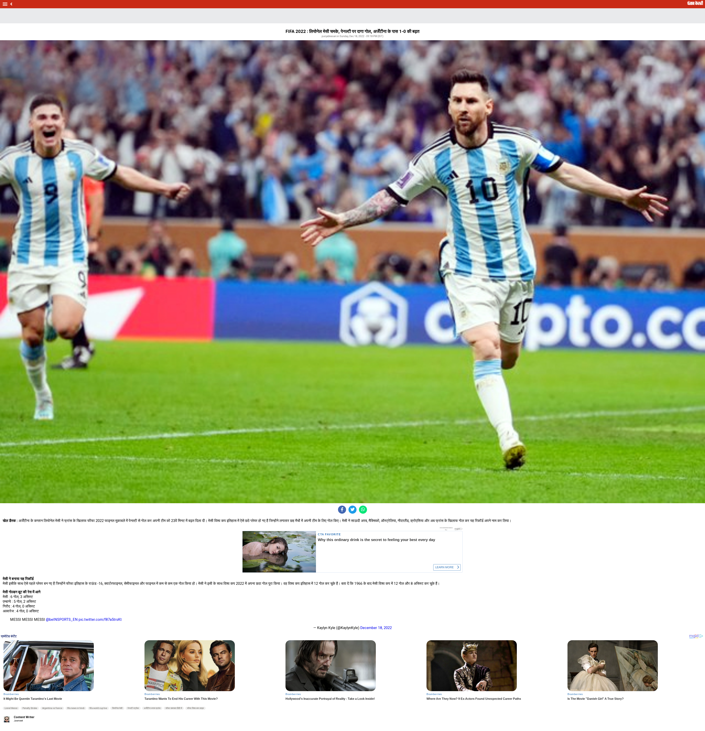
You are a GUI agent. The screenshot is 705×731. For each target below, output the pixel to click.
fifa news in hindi (75, 708)
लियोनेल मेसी (117, 708)
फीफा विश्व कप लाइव (195, 708)
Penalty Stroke (30, 708)
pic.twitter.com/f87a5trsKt (100, 619)
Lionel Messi (11, 708)
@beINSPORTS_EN (62, 619)
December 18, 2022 (376, 628)
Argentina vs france (52, 708)
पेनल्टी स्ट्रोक (133, 708)
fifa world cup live (98, 708)
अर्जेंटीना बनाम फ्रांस (152, 708)
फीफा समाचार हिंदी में (174, 708)
